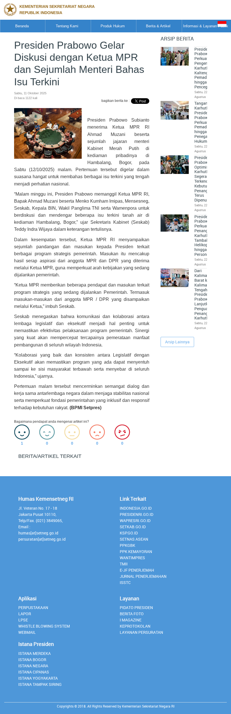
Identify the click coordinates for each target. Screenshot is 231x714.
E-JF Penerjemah (137, 570)
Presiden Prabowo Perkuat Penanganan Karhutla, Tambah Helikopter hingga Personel (205, 235)
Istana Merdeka (34, 653)
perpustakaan (33, 607)
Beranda (22, 26)
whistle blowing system (44, 626)
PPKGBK (127, 545)
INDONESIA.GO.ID (136, 508)
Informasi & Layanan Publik (205, 26)
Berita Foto (132, 613)
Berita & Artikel (158, 26)
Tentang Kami (67, 26)
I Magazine (130, 620)
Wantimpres (132, 557)
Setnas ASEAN (134, 539)
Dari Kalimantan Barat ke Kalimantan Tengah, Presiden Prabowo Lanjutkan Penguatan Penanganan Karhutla (205, 294)
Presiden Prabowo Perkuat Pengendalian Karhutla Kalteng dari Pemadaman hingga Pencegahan (206, 68)
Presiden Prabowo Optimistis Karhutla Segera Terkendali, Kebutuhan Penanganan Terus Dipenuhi (205, 179)
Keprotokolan (135, 626)
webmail (27, 632)
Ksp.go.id (129, 533)
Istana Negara (33, 665)
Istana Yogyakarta (38, 678)
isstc (125, 582)
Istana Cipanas (33, 672)
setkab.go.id (133, 526)
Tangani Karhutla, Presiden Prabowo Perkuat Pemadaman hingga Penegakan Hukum (205, 122)
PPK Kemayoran (136, 551)
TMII (124, 564)
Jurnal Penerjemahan (143, 576)
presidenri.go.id (136, 514)
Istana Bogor (32, 659)
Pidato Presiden (136, 607)
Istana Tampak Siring (40, 684)
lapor (24, 613)
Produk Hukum (113, 26)
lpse (23, 620)
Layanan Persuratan (141, 632)
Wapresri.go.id (135, 520)
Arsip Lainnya (177, 341)
